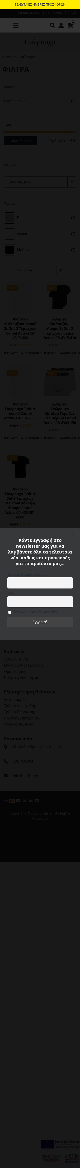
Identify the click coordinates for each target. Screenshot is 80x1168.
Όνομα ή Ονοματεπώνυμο (26, 574)
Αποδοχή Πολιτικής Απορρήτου (36, 612)
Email (11, 593)
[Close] (72, 535)
